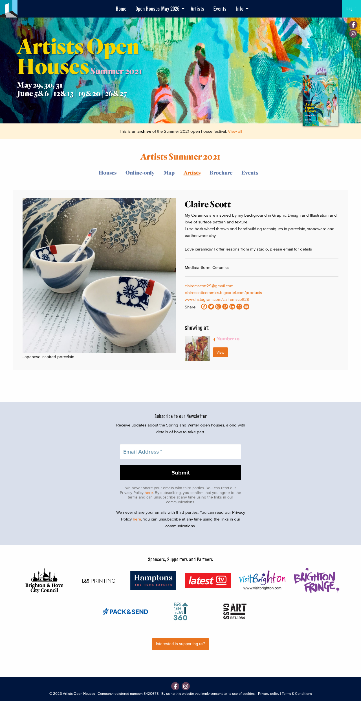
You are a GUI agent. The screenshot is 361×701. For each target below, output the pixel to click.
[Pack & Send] (126, 611)
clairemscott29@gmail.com (209, 285)
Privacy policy (268, 693)
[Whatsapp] (239, 307)
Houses (107, 172)
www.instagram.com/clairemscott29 (217, 299)
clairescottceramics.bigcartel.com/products (223, 292)
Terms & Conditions (297, 693)
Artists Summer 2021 (180, 156)
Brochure (221, 172)
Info (239, 8)
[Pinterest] (225, 307)
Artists (197, 8)
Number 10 (226, 338)
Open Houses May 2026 (157, 8)
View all (235, 131)
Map (169, 172)
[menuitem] (121, 9)
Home (121, 8)
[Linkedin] (232, 307)
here (149, 493)
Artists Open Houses (79, 693)
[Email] (246, 307)
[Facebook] (353, 25)
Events (219, 8)
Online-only (140, 172)
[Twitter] (211, 307)
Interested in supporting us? (180, 644)
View (220, 352)
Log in (351, 8)
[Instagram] (353, 34)
